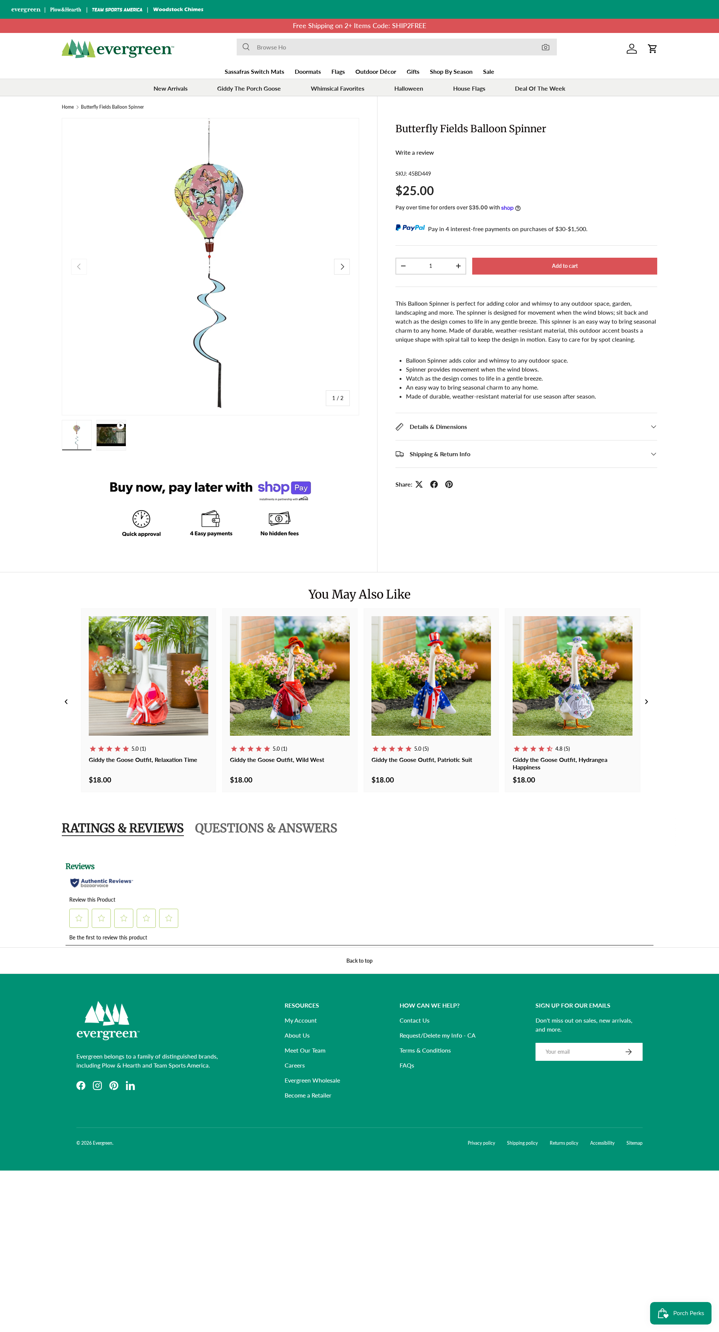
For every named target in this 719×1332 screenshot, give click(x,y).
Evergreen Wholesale (312, 1080)
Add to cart (565, 266)
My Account (301, 1020)
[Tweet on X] (419, 484)
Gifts (413, 71)
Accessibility (602, 1143)
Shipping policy (522, 1143)
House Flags (469, 88)
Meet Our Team (305, 1050)
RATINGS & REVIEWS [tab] (123, 828)
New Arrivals (171, 88)
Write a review (414, 152)
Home (68, 107)
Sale (488, 71)
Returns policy (564, 1143)
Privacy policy (481, 1143)
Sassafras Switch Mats (254, 71)
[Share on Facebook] (434, 484)
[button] (652, 48)
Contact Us (415, 1020)
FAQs (407, 1065)
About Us (297, 1035)
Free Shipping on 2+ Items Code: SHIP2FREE (359, 26)
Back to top (359, 960)
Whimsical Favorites (337, 88)
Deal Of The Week (540, 88)
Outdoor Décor (375, 71)
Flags (338, 71)
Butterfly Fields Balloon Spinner (112, 107)
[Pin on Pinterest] (449, 484)
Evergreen (102, 1143)
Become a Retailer (308, 1095)
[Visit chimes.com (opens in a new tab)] (178, 9)
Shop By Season (451, 71)
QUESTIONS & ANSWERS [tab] (266, 828)
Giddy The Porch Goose (249, 88)
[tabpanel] (359, 899)
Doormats (308, 71)
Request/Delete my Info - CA (438, 1035)
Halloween (408, 88)
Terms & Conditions (425, 1050)
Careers (295, 1065)
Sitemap (635, 1143)
